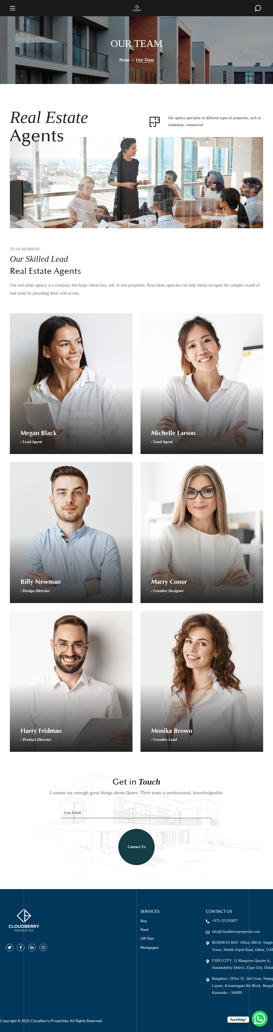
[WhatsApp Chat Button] (260, 1019)
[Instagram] (43, 947)
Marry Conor (169, 581)
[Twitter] (9, 947)
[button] (257, 8)
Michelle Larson (173, 433)
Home (124, 60)
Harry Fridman (41, 730)
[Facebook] (21, 947)
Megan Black (39, 433)
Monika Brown (171, 730)
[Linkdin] (32, 947)
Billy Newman (41, 581)
